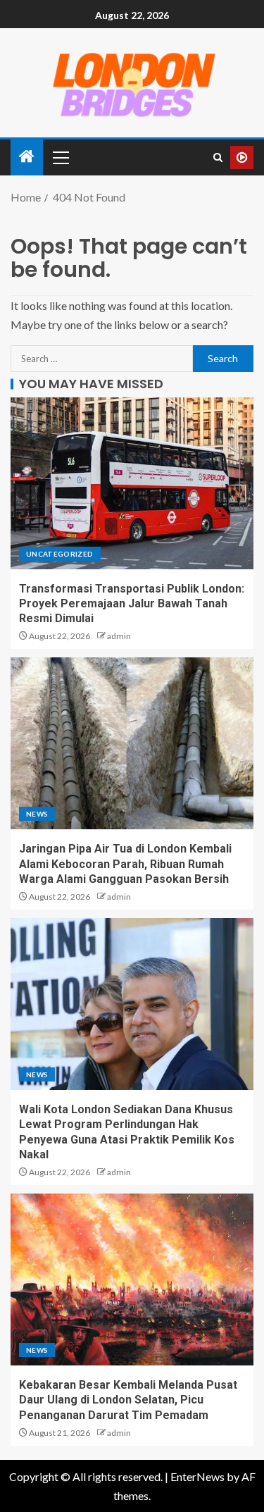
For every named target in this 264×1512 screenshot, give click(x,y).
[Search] (218, 157)
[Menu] (60, 157)
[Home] (26, 157)
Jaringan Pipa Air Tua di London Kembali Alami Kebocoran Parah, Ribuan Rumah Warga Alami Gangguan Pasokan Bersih (125, 864)
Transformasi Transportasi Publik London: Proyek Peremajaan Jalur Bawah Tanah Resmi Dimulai (131, 604)
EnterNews (197, 1476)
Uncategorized (60, 554)
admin (119, 636)
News (37, 814)
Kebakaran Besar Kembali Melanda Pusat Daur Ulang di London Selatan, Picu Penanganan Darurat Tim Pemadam (128, 1400)
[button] (60, 157)
